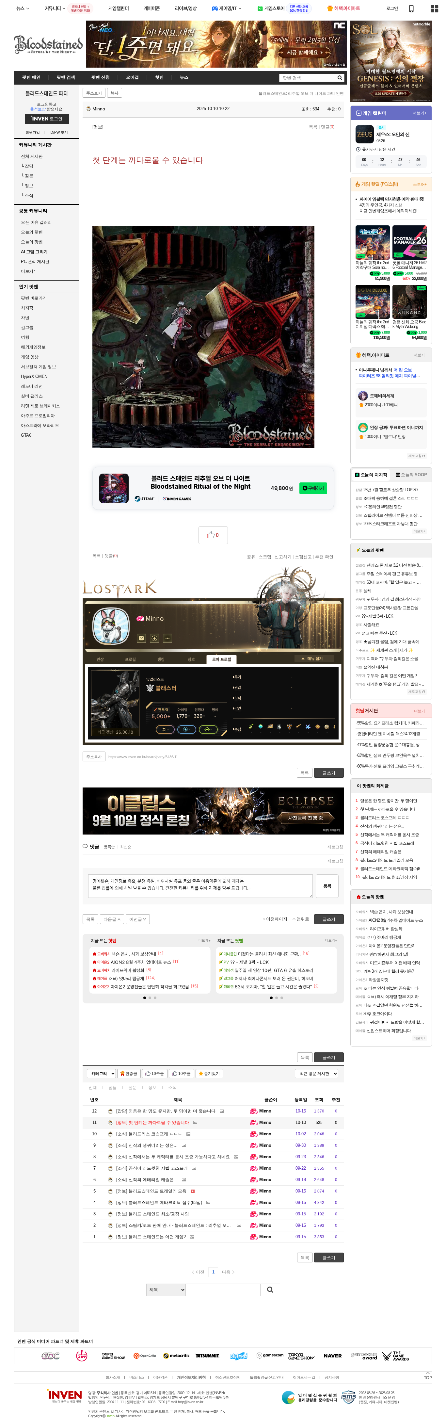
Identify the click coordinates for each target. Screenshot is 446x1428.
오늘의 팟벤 (31, 242)
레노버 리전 (31, 386)
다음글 (110, 919)
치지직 (27, 308)
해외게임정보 (33, 347)
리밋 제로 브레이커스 (40, 406)
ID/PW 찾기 (59, 132)
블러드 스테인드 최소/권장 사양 (152, 1213)
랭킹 (161, 659)
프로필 (130, 659)
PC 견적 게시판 (35, 261)
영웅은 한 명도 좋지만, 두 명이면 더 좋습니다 (165, 1111)
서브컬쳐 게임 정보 (38, 367)
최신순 (126, 847)
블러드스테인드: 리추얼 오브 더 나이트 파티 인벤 (301, 93)
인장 (100, 659)
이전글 (135, 919)
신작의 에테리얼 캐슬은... (147, 1179)
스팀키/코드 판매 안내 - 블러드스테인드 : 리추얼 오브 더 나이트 (183, 1225)
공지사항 (332, 1377)
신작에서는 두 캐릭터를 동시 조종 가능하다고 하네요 (173, 1156)
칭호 (191, 659)
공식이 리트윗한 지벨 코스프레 (152, 1168)
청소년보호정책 (227, 1377)
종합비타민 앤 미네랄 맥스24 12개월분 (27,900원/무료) (392, 733)
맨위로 (302, 919)
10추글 (157, 1073)
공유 (251, 556)
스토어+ (420, 184)
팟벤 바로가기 (34, 298)
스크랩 (265, 556)
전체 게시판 (31, 156)
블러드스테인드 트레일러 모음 (151, 1191)
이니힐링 (154, 638)
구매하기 (316, 488)
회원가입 (32, 132)
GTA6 (26, 435)
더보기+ (205, 940)
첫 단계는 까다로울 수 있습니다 (152, 1122)
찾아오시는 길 (304, 1377)
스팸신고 (303, 556)
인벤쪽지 (141, 638)
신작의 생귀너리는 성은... (147, 1145)
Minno (98, 108)
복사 (115, 93)
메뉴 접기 (314, 658)
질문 (27, 176)
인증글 (131, 1073)
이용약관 (160, 1377)
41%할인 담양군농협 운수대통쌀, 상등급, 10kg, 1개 (392, 744)
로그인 (392, 8)
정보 (27, 186)
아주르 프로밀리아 (38, 416)
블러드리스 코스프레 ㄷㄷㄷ (149, 1133)
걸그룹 (27, 327)
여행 (25, 337)
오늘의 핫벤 (31, 232)
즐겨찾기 (212, 1073)
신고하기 (283, 556)
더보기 (167, 638)
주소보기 (94, 93)
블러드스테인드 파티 (46, 93)
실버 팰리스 (31, 396)
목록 (313, 126)
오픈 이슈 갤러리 (36, 222)
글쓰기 (329, 1057)
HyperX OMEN (34, 376)
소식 (27, 195)
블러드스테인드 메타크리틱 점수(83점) (159, 1202)
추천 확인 (324, 556)
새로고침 (335, 847)
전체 (92, 1087)
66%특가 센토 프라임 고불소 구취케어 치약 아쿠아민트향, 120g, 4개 (392, 766)
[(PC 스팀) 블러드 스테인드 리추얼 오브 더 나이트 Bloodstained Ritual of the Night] (114, 488)
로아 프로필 (221, 659)
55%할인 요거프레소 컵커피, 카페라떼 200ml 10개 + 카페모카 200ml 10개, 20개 (392, 723)
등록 (327, 886)
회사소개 (112, 1377)
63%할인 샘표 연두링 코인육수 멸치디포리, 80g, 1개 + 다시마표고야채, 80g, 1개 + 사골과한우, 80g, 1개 (392, 755)
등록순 (109, 847)
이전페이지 (276, 919)
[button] (144, 998)
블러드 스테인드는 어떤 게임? (151, 1236)
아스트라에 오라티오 (40, 425)
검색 (270, 1290)
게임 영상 (30, 357)
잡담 (27, 166)
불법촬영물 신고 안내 (266, 1377)
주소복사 (94, 757)
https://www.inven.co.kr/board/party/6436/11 (143, 757)
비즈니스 (136, 1377)
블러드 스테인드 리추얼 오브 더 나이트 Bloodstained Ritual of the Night (201, 482)
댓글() (327, 126)
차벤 (25, 318)
